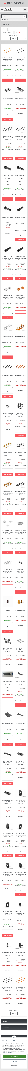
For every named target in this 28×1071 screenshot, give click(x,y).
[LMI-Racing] (9, 9)
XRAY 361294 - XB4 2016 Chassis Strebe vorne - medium (20, 722)
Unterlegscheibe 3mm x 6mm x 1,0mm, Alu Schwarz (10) (20, 453)
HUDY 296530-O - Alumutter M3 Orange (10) (20, 374)
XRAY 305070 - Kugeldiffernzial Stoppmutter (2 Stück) (20, 570)
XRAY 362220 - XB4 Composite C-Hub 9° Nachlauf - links (7, 873)
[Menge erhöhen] (12, 75)
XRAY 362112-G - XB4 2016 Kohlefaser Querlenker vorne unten (7, 801)
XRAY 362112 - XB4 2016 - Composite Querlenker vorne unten (20, 761)
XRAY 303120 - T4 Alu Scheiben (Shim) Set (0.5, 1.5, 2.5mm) (7, 531)
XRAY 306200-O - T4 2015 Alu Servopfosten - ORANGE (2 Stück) (20, 609)
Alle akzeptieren (14, 1056)
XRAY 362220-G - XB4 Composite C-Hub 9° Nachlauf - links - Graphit (20, 873)
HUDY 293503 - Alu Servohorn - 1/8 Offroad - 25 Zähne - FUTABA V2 (20, 257)
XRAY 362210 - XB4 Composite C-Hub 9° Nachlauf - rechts (20, 801)
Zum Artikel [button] (20, 113)
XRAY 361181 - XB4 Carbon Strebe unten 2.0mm (20, 682)
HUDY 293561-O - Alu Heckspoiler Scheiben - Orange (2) (20, 296)
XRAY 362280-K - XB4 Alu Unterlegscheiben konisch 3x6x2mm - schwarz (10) (7, 987)
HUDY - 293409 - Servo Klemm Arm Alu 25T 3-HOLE (7, 216)
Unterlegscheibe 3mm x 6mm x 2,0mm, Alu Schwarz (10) (20, 492)
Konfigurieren (14, 1065)
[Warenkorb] (25, 9)
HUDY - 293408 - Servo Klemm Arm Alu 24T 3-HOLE (20, 176)
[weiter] (25, 38)
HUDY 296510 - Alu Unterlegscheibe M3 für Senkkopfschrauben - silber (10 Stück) (7, 335)
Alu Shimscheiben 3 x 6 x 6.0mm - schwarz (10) (20, 137)
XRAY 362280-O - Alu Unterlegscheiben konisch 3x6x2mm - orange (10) (20, 987)
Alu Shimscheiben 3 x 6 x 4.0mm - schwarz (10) (7, 137)
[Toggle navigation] (2, 9)
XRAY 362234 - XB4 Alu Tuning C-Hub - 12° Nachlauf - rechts (20, 912)
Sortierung (12, 29)
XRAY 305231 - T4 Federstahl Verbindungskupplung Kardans (7, 609)
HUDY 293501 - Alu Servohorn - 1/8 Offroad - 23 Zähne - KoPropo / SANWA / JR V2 (20, 216)
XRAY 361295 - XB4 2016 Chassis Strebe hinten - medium (7, 761)
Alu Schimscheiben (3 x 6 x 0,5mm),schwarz (20, 58)
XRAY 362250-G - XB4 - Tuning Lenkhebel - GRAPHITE (20, 953)
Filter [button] (5, 29)
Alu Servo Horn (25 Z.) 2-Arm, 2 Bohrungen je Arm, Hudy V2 (20, 97)
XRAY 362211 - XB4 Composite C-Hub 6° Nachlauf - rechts (20, 834)
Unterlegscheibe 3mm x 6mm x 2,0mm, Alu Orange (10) (7, 492)
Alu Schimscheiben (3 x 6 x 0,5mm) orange (7, 58)
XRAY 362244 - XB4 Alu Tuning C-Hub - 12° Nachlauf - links (7, 953)
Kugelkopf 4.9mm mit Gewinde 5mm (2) (8, 414)
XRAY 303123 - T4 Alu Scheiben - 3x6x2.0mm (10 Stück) (20, 531)
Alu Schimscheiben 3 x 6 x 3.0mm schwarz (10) (7, 97)
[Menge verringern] (3, 75)
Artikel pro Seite (7, 32)
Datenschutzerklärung (7, 1052)
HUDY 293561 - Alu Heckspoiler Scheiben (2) (8, 296)
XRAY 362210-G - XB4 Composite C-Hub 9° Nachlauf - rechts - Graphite (7, 834)
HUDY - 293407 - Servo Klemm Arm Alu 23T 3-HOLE (7, 176)
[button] (16, 32)
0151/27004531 (15, 2)
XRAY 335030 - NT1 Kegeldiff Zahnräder (7, 648)
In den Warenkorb (7, 80)
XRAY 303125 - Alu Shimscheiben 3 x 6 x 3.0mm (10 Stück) (8, 570)
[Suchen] (24, 16)
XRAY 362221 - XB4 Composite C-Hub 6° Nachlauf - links (7, 912)
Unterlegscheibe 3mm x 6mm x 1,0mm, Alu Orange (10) (7, 453)
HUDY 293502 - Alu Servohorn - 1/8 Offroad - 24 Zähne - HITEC (7, 257)
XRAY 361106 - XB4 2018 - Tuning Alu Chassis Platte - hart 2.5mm (7, 682)
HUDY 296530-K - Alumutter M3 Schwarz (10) (7, 374)
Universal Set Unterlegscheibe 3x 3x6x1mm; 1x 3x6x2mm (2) (20, 414)
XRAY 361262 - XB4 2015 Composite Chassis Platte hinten (7, 722)
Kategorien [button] (4, 1021)
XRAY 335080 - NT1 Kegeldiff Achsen (20, 648)
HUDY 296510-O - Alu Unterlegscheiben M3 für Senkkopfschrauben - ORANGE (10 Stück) (20, 335)
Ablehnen (14, 1061)
